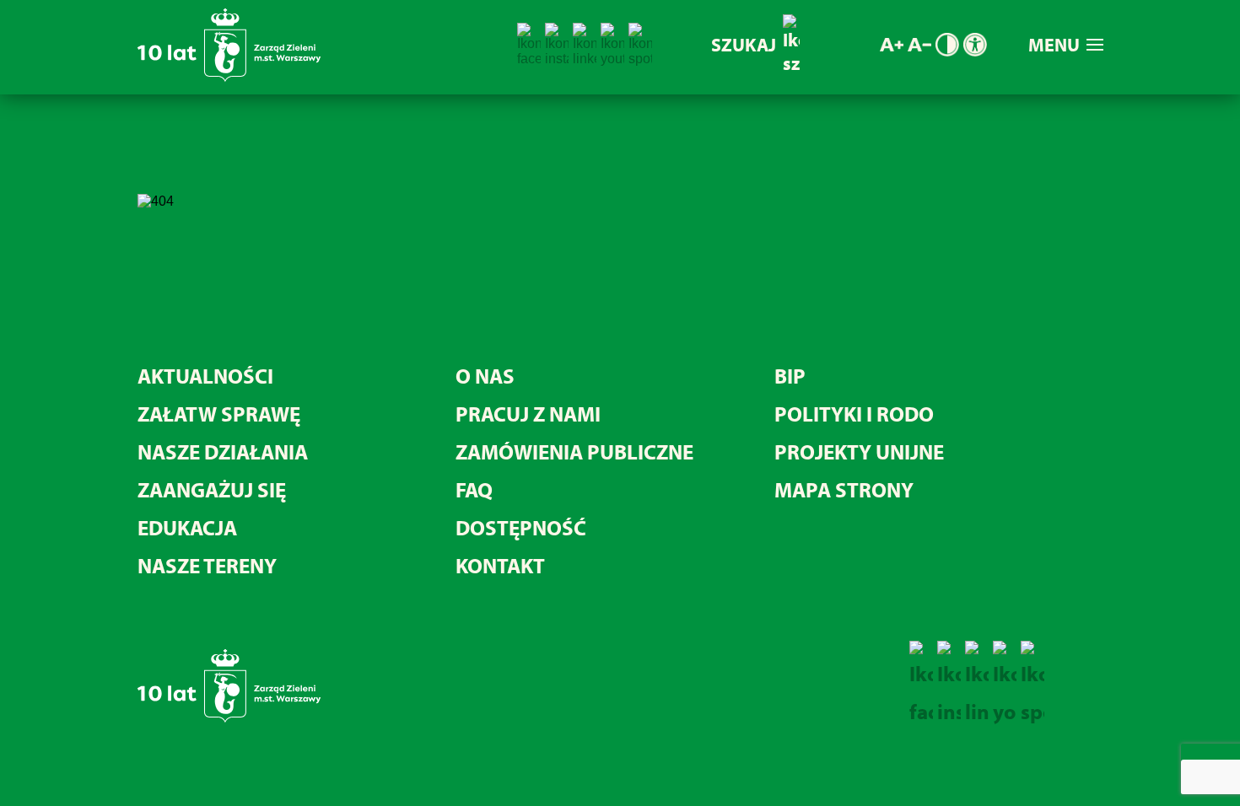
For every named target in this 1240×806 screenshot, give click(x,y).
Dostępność (521, 527)
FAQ (474, 489)
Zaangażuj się (211, 489)
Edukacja (187, 527)
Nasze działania (222, 451)
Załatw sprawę (218, 413)
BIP (790, 376)
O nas (485, 376)
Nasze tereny (207, 565)
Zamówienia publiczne (574, 451)
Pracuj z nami (528, 413)
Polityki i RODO (854, 413)
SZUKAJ (743, 44)
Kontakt (500, 565)
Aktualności (205, 376)
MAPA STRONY (844, 489)
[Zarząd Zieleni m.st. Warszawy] (229, 78)
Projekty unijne (859, 451)
